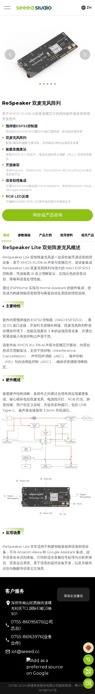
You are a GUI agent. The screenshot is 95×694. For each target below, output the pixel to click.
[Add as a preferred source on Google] (47, 667)
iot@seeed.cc (26, 651)
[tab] (6, 235)
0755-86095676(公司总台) (32, 625)
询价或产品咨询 (47, 214)
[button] (88, 647)
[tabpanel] (47, 409)
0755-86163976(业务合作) (31, 640)
